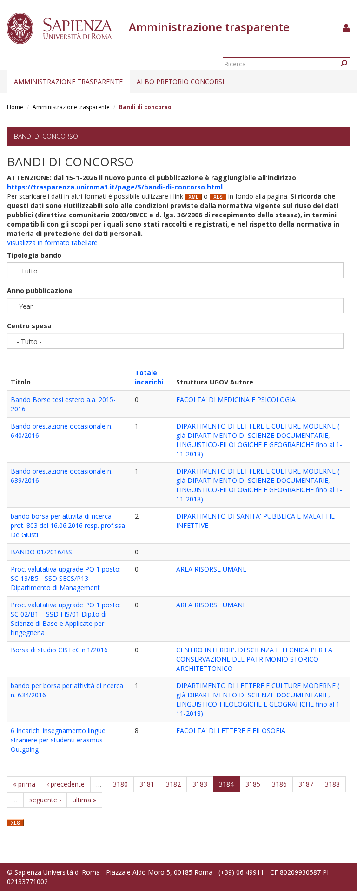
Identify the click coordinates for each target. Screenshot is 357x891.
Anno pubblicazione (40, 290)
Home (15, 107)
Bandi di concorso (46, 136)
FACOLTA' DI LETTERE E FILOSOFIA (230, 730)
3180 (120, 784)
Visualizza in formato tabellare (52, 242)
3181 (146, 784)
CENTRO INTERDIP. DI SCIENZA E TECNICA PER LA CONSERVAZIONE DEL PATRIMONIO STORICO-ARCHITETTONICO (254, 659)
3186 (279, 784)
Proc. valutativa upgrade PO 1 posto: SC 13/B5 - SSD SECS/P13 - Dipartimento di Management (66, 578)
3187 (305, 784)
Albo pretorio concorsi (180, 81)
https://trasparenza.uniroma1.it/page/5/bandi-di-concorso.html (115, 186)
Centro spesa (29, 325)
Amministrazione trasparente (68, 81)
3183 (199, 784)
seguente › (45, 799)
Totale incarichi (149, 377)
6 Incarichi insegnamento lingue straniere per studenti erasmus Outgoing (58, 740)
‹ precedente (66, 784)
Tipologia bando (34, 255)
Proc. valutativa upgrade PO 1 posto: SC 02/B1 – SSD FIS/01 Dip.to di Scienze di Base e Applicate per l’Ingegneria (66, 618)
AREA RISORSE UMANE (211, 569)
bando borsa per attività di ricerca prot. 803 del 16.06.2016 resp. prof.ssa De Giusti (68, 525)
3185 (252, 784)
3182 (173, 784)
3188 (332, 784)
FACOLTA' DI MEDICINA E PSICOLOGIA (236, 399)
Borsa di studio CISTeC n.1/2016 (59, 649)
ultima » (84, 799)
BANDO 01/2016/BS (41, 551)
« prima (24, 784)
